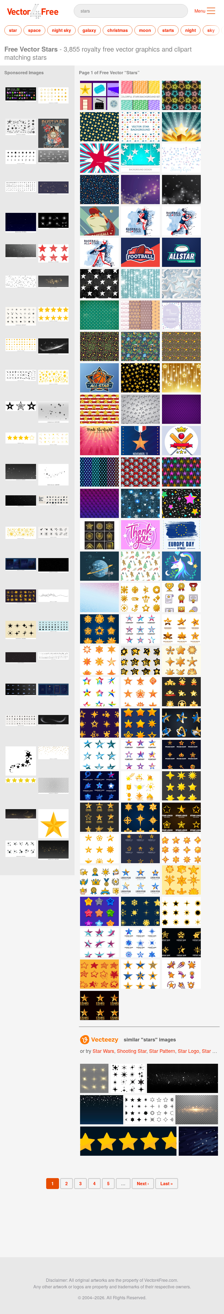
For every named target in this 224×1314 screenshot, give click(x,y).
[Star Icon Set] (99, 880)
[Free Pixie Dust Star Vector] (181, 346)
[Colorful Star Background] (140, 126)
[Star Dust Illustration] (181, 189)
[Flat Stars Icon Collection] (99, 942)
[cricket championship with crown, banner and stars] (181, 440)
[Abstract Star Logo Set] (181, 723)
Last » (166, 1183)
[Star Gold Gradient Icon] (99, 723)
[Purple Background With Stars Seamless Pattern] (181, 409)
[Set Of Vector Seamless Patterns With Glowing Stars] (99, 472)
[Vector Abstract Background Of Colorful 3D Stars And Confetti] (181, 503)
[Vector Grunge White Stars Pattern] (99, 283)
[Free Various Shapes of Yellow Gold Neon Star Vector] (99, 534)
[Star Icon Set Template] (140, 691)
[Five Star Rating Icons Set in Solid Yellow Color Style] (20, 792)
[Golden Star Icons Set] (181, 785)
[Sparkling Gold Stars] (140, 785)
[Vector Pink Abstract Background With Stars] (99, 440)
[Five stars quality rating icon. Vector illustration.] (20, 447)
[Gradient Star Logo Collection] (140, 754)
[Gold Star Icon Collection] (99, 628)
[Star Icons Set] (181, 597)
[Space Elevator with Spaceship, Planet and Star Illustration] (99, 566)
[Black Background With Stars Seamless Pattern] (140, 377)
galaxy (89, 30)
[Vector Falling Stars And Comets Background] (181, 377)
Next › (143, 1183)
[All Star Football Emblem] (140, 252)
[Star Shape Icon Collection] (140, 597)
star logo (188, 1050)
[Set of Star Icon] (140, 911)
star (13, 30)
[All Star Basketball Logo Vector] (99, 377)
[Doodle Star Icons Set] (140, 660)
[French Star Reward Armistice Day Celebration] (140, 440)
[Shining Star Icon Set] (181, 691)
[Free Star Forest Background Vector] (140, 346)
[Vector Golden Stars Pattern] (99, 126)
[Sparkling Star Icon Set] (181, 880)
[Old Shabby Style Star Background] (99, 315)
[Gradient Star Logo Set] (99, 785)
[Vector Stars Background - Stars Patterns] (140, 95)
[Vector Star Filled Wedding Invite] (181, 315)
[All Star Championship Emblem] (181, 252)
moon (145, 30)
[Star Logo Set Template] (181, 942)
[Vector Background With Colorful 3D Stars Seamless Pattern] (181, 472)
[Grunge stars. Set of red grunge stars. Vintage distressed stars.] (53, 258)
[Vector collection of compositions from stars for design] (20, 855)
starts (168, 30)
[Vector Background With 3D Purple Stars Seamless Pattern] (99, 503)
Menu (199, 11)
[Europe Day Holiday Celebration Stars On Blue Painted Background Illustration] (181, 534)
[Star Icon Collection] (181, 660)
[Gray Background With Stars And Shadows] (140, 409)
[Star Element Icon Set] (99, 911)
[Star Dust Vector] (140, 189)
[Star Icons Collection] (140, 723)
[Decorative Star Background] (99, 158)
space (34, 30)
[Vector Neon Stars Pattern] (181, 95)
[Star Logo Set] (99, 660)
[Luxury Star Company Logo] (181, 628)
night (190, 30)
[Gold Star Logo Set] (99, 817)
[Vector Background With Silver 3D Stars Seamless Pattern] (140, 472)
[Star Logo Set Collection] (181, 817)
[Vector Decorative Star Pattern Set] (140, 315)
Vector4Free (33, 11)
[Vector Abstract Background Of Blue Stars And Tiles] (140, 503)
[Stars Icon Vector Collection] (181, 848)
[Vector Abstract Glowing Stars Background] (140, 283)
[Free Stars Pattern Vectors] (99, 189)
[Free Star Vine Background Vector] (99, 346)
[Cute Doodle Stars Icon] (99, 974)
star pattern (162, 1050)
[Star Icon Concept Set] (99, 848)
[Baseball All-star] (99, 221)
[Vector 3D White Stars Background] (181, 283)
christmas (117, 30)
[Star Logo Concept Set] (140, 848)
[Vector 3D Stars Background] (181, 126)
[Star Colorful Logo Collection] (99, 691)
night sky (61, 30)
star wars (103, 1050)
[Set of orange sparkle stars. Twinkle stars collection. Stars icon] (20, 353)
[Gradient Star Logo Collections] (140, 628)
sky (211, 30)
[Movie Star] (99, 95)
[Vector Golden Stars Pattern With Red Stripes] (99, 409)
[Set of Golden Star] (181, 754)
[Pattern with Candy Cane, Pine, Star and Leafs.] (140, 566)
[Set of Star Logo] (140, 942)
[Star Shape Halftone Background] (99, 597)
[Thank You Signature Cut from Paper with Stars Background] (140, 534)
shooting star (131, 1050)
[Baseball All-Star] (140, 221)
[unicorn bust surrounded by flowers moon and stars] (181, 566)
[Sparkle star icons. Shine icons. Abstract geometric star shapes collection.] (53, 666)
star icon (212, 1050)
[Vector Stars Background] (181, 158)
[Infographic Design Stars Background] (140, 158)
